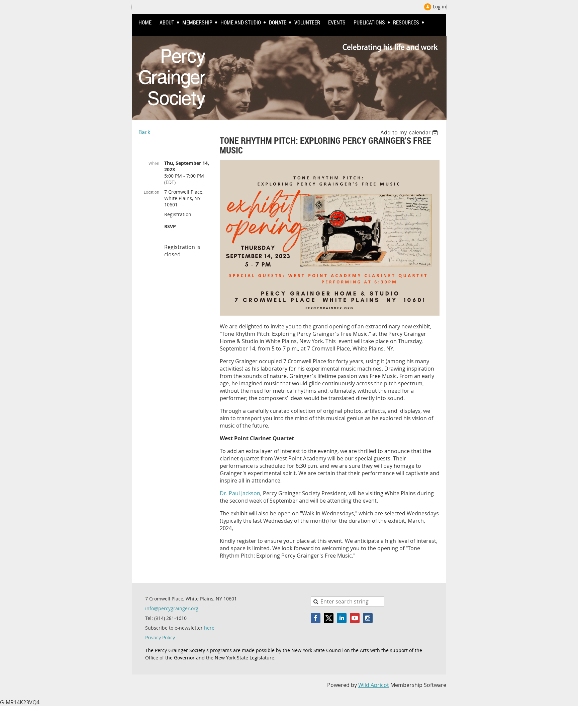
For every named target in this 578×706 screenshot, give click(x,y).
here (209, 628)
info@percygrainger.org (171, 608)
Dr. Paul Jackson (240, 493)
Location (151, 192)
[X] (328, 618)
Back (144, 132)
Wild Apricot (373, 685)
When (154, 163)
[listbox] (410, 132)
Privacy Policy (160, 637)
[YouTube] (355, 618)
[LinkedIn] (342, 618)
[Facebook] (315, 618)
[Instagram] (368, 618)
